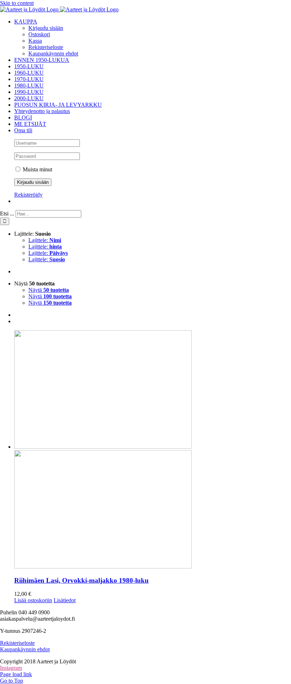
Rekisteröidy (28, 195)
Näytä (48, 290)
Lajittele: (44, 240)
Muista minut (36, 169)
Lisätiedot (65, 600)
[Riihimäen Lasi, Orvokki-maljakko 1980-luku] (152, 450)
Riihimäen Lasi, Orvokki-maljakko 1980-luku (81, 580)
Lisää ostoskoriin (33, 600)
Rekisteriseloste (17, 643)
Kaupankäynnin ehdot (25, 649)
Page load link (16, 674)
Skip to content (17, 3)
